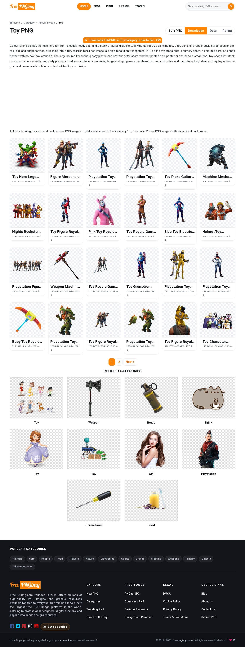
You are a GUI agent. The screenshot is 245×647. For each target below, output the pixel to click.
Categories (93, 601)
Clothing (156, 558)
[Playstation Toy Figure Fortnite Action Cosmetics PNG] (217, 265)
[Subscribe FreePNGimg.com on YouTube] (36, 626)
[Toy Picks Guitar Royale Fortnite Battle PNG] (179, 155)
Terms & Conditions (175, 617)
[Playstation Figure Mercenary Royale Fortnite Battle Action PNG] (27, 265)
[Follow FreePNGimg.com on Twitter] (18, 626)
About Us (207, 601)
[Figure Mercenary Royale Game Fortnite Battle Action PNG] (65, 155)
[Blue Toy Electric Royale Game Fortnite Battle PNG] (179, 210)
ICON (109, 6)
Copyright (21, 640)
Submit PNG (208, 617)
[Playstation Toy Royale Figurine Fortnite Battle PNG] (103, 155)
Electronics (107, 558)
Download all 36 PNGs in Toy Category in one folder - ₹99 (125, 40)
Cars (31, 558)
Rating (227, 31)
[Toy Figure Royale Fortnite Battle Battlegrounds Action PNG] (65, 210)
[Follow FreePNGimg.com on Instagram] (30, 626)
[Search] (231, 6)
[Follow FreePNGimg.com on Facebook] (12, 626)
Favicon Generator (136, 609)
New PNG (92, 593)
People (45, 558)
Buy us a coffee (57, 626)
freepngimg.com (183, 640)
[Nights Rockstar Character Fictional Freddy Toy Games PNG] (27, 210)
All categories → (22, 566)
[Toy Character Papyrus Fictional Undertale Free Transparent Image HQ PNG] (217, 320)
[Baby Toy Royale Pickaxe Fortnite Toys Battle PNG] (27, 320)
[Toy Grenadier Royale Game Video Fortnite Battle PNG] (141, 265)
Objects (206, 558)
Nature (90, 558)
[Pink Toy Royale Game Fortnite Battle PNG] (103, 210)
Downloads (196, 31)
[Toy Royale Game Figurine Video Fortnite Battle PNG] (103, 265)
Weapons (173, 558)
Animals (17, 558)
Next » (130, 362)
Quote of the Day (97, 617)
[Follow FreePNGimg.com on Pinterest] (24, 626)
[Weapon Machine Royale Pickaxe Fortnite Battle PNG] (65, 265)
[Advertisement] (122, 99)
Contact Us (208, 609)
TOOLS (140, 6)
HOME (84, 6)
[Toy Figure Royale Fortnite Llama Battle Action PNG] (179, 320)
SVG (97, 6)
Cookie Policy (171, 601)
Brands (140, 558)
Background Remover (139, 617)
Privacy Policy (172, 609)
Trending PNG (95, 609)
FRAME (124, 6)
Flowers (74, 558)
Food (60, 558)
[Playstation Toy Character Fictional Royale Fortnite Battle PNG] (65, 320)
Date (213, 31)
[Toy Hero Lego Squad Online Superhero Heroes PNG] (27, 155)
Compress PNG (134, 601)
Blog (204, 593)
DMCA (167, 593)
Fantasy (190, 558)
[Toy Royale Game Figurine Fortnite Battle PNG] (141, 210)
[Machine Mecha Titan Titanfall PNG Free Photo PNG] (217, 155)
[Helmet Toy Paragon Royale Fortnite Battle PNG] (217, 210)
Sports (125, 558)
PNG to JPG (132, 593)
